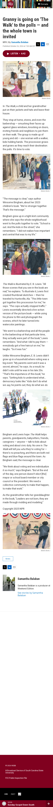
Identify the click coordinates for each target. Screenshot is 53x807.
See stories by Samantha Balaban (30, 594)
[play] (4, 803)
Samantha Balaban (19, 42)
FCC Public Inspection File (16, 778)
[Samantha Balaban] (9, 583)
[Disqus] (26, 648)
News (8, 559)
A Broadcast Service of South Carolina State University (24, 772)
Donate (44, 4)
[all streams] (49, 803)
